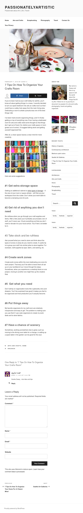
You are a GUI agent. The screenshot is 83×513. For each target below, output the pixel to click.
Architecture (55, 175)
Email (7, 441)
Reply (13, 383)
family (55, 216)
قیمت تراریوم (15, 373)
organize (11, 348)
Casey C (24, 81)
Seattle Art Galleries (58, 157)
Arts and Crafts (18, 20)
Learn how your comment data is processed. (24, 470)
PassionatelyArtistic (30, 7)
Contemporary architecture (60, 150)
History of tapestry (57, 146)
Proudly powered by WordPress (14, 508)
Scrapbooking (32, 20)
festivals (61, 216)
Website (8, 452)
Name (7, 431)
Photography (45, 20)
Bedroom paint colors (58, 153)
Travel (56, 20)
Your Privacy (9, 25)
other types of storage (35, 190)
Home (7, 20)
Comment (9, 403)
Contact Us (66, 20)
